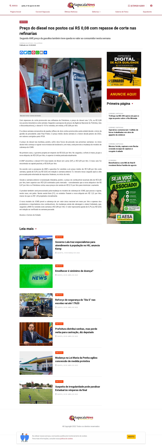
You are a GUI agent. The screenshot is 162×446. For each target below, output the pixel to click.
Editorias (95, 12)
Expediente (147, 12)
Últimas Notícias (71, 12)
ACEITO (131, 437)
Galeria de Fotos (121, 12)
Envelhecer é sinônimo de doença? (74, 271)
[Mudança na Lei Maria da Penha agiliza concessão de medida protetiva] (36, 363)
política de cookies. (66, 438)
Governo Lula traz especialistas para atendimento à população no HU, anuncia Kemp (77, 245)
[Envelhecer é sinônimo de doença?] (36, 276)
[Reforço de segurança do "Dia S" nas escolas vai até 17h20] (36, 305)
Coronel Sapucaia (43, 12)
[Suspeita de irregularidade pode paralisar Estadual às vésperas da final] (36, 392)
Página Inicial (15, 12)
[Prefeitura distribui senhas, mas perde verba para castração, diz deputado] (36, 334)
